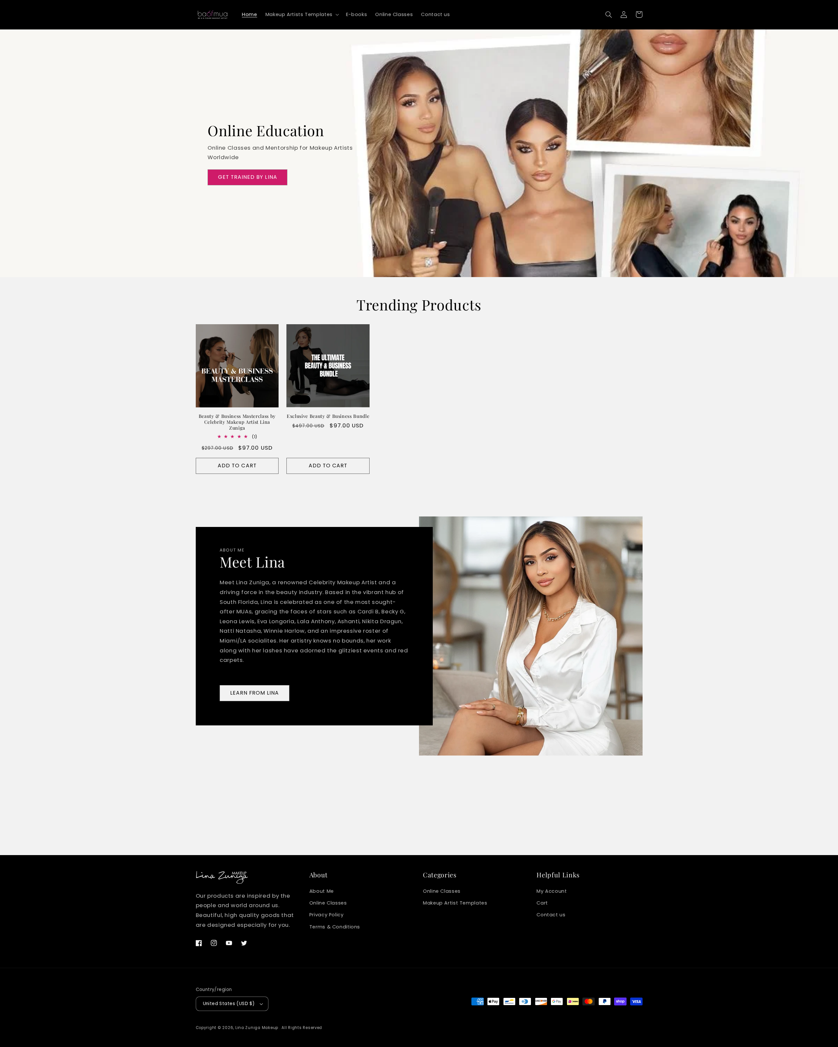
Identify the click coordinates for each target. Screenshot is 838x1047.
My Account (552, 891)
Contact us (551, 914)
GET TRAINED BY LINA (247, 177)
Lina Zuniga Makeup (256, 1027)
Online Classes (328, 903)
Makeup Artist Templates (455, 903)
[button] (301, 14)
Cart (542, 903)
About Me (321, 891)
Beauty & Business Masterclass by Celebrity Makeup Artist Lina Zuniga (237, 422)
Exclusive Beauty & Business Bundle (328, 416)
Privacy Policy (326, 914)
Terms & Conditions (334, 927)
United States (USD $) (229, 1003)
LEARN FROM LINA (254, 693)
